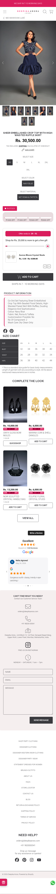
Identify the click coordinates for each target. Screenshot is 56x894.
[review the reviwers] (11, 570)
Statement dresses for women (28, 764)
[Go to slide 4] (30, 585)
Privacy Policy (28, 823)
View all (28, 518)
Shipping (23, 146)
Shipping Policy (28, 811)
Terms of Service (28, 817)
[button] (5, 12)
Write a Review (36, 533)
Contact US (28, 794)
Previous (3, 63)
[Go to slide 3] (28, 585)
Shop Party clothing (28, 741)
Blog (28, 799)
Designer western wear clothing (28, 753)
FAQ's (28, 782)
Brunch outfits (28, 770)
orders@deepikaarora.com (28, 611)
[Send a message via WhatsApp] (53, 883)
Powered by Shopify (26, 874)
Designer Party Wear (28, 759)
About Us (28, 776)
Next (53, 63)
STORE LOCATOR (28, 788)
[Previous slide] (3, 3)
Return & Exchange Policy (28, 805)
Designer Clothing (28, 747)
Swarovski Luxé (15, 18)
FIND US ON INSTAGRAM (28, 650)
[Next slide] (53, 3)
